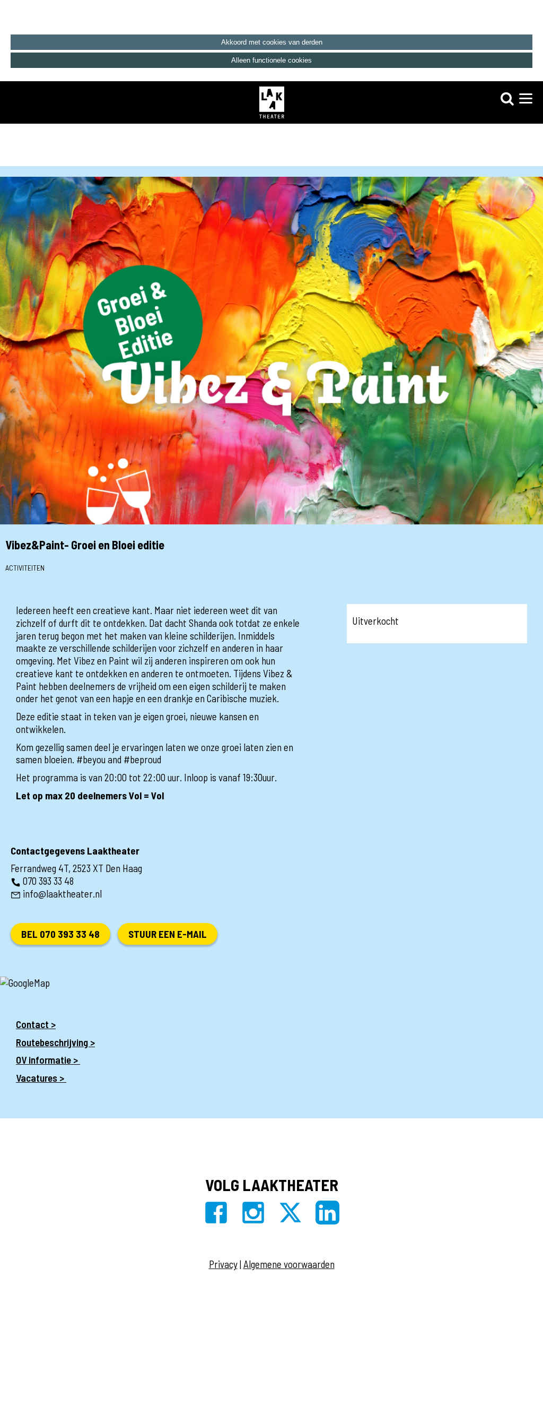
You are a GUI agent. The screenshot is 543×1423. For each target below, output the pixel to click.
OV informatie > (48, 1060)
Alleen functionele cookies (271, 60)
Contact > (36, 1024)
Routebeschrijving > (55, 1042)
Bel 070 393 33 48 (60, 934)
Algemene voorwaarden (289, 1264)
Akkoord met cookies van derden (271, 42)
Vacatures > (41, 1078)
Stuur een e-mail (167, 934)
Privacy (223, 1264)
